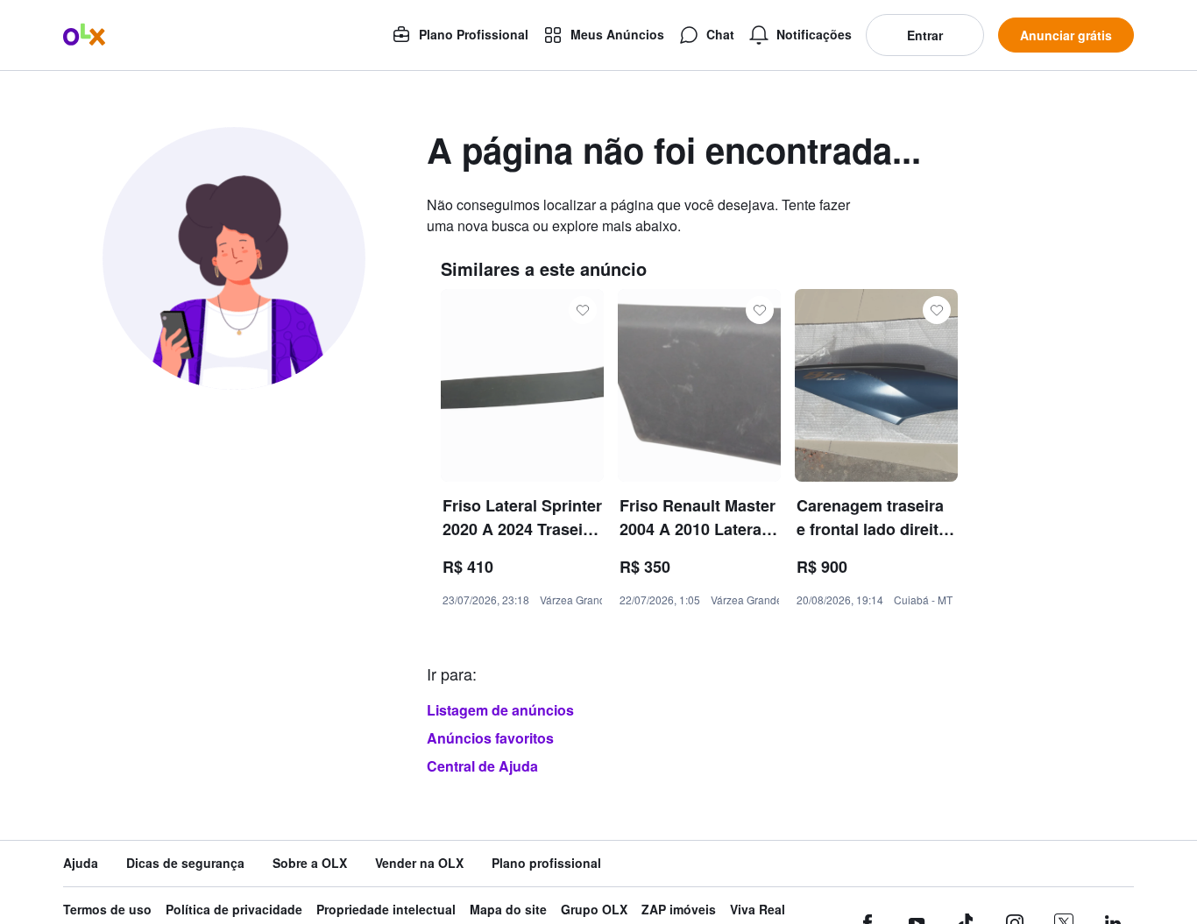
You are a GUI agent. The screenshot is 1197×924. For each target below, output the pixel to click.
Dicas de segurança (185, 863)
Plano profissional (546, 863)
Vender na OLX (419, 863)
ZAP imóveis (678, 909)
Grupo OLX (594, 909)
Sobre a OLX (310, 863)
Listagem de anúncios (500, 710)
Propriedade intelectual (386, 909)
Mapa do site (508, 909)
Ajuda (80, 863)
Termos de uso (107, 909)
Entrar (925, 35)
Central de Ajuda (482, 766)
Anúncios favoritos (490, 738)
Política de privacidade (234, 909)
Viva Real (757, 909)
